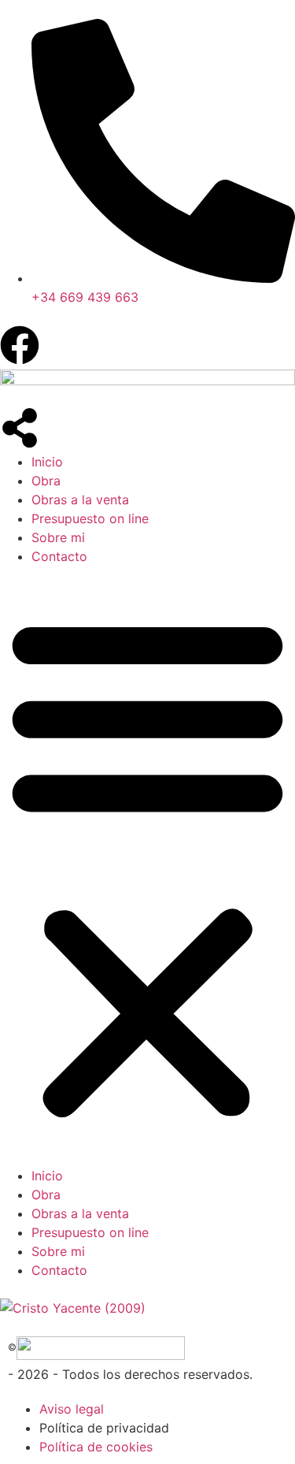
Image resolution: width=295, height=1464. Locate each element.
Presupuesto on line (90, 518)
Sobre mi (58, 537)
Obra (46, 481)
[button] (147, 866)
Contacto (59, 556)
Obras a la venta (80, 499)
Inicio (47, 462)
